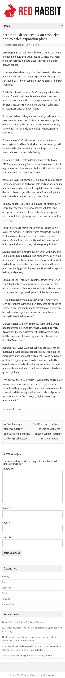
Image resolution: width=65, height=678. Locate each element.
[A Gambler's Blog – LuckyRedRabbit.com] (32, 16)
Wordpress (48, 675)
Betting (17, 409)
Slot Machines (9, 604)
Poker (5, 593)
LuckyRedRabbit (15, 44)
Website (6, 537)
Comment (8, 469)
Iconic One (15, 675)
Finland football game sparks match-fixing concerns (28, 655)
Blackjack (6, 587)
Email (6, 523)
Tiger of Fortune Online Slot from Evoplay (23, 622)
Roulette (6, 599)
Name (6, 508)
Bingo (4, 582)
